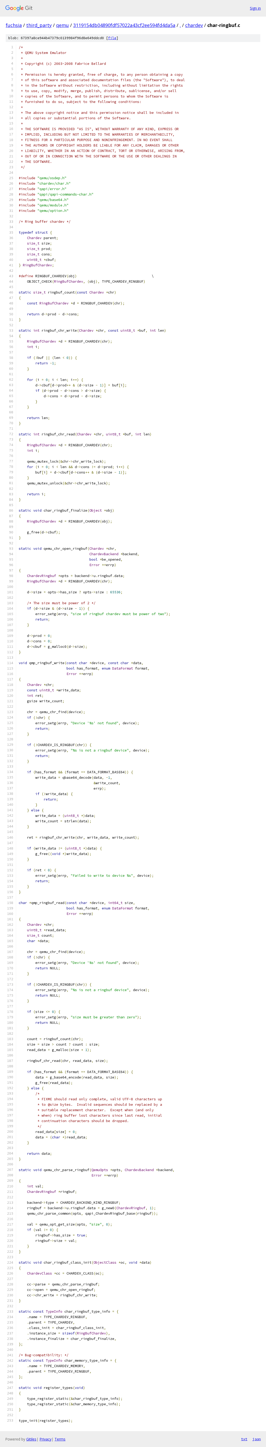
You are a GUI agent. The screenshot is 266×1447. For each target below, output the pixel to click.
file (112, 38)
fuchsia (14, 25)
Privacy (45, 1439)
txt (244, 1439)
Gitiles (31, 1439)
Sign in (255, 8)
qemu (62, 25)
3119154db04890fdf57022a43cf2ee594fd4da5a (124, 25)
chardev (194, 25)
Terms (60, 1439)
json (256, 1439)
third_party (39, 25)
